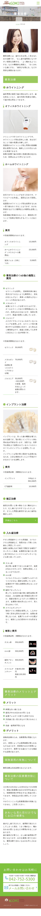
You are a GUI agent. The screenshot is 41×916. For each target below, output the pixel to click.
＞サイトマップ (7, 905)
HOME (17, 24)
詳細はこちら (11, 520)
